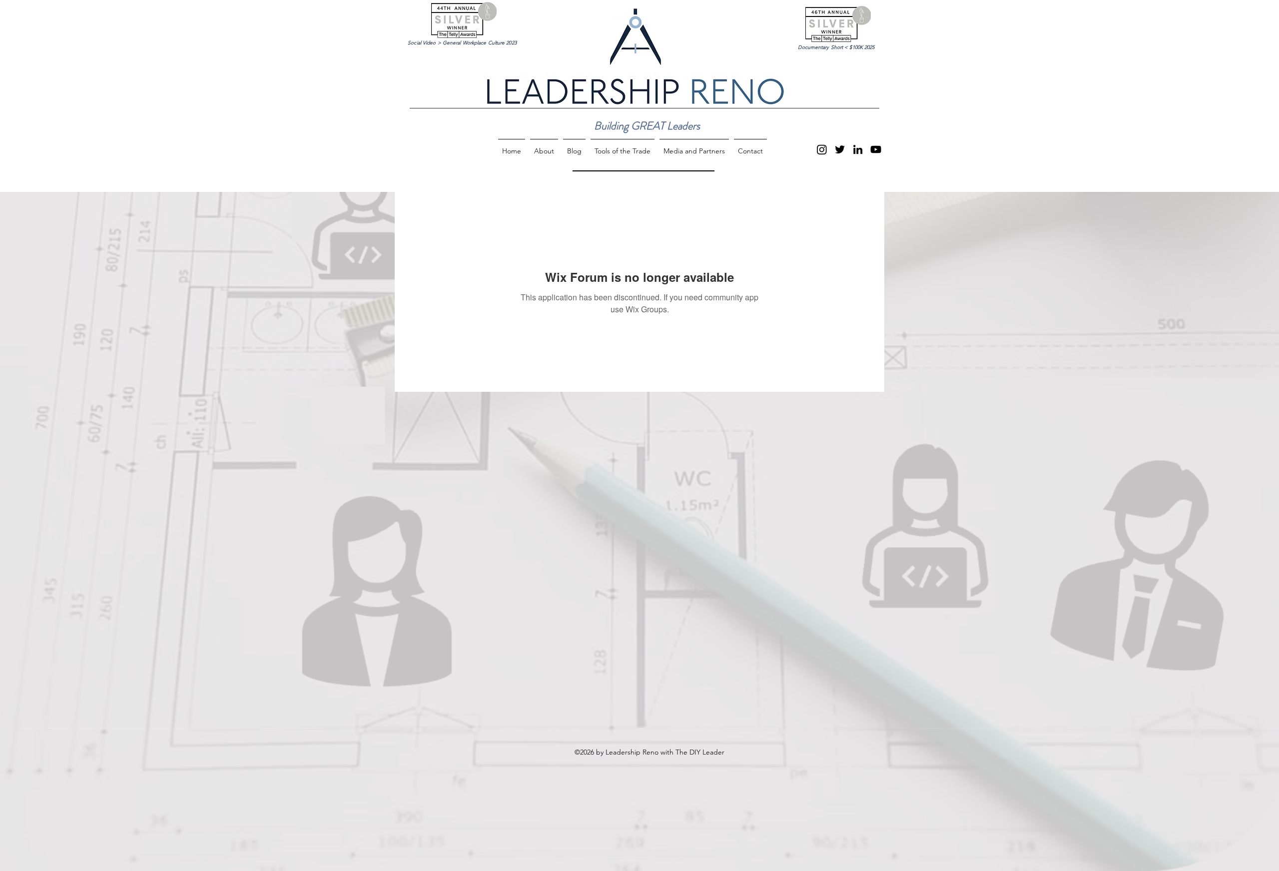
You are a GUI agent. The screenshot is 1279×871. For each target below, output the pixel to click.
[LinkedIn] (857, 149)
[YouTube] (875, 149)
